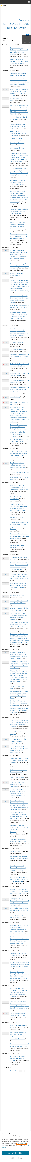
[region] (15, 1146)
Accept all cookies (15, 1153)
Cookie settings (21, 1143)
